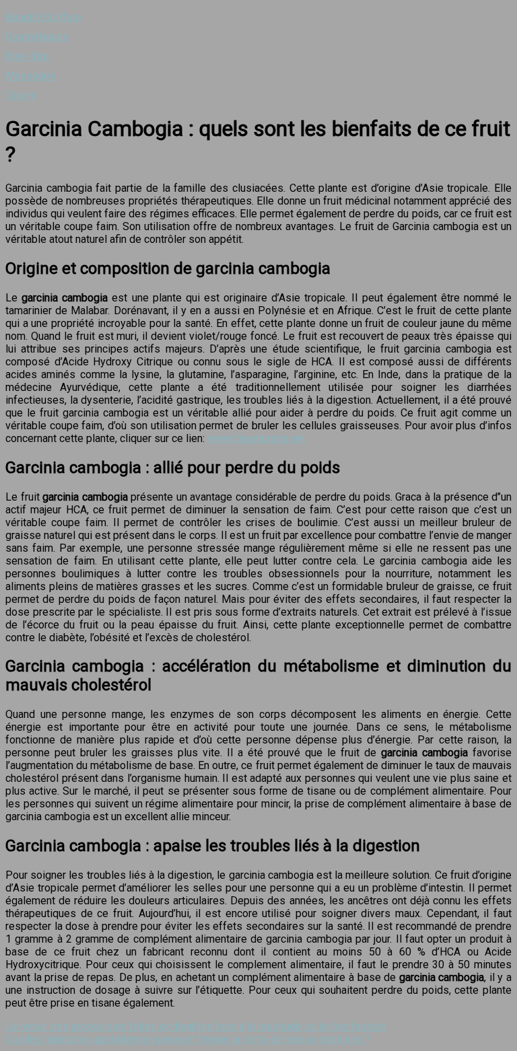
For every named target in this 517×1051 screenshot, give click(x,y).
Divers (20, 95)
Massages (30, 75)
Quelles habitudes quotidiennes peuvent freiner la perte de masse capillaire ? (187, 1039)
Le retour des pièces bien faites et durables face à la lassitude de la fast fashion (195, 1026)
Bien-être (27, 56)
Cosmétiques (37, 36)
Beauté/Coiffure (43, 17)
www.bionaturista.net (256, 438)
